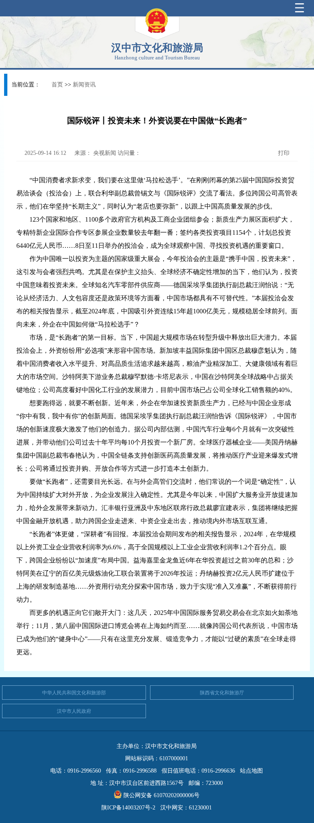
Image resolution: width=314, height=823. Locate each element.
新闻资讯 (84, 85)
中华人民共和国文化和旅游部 (74, 693)
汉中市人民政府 (74, 711)
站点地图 (251, 771)
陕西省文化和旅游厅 (222, 693)
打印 (282, 153)
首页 (57, 85)
